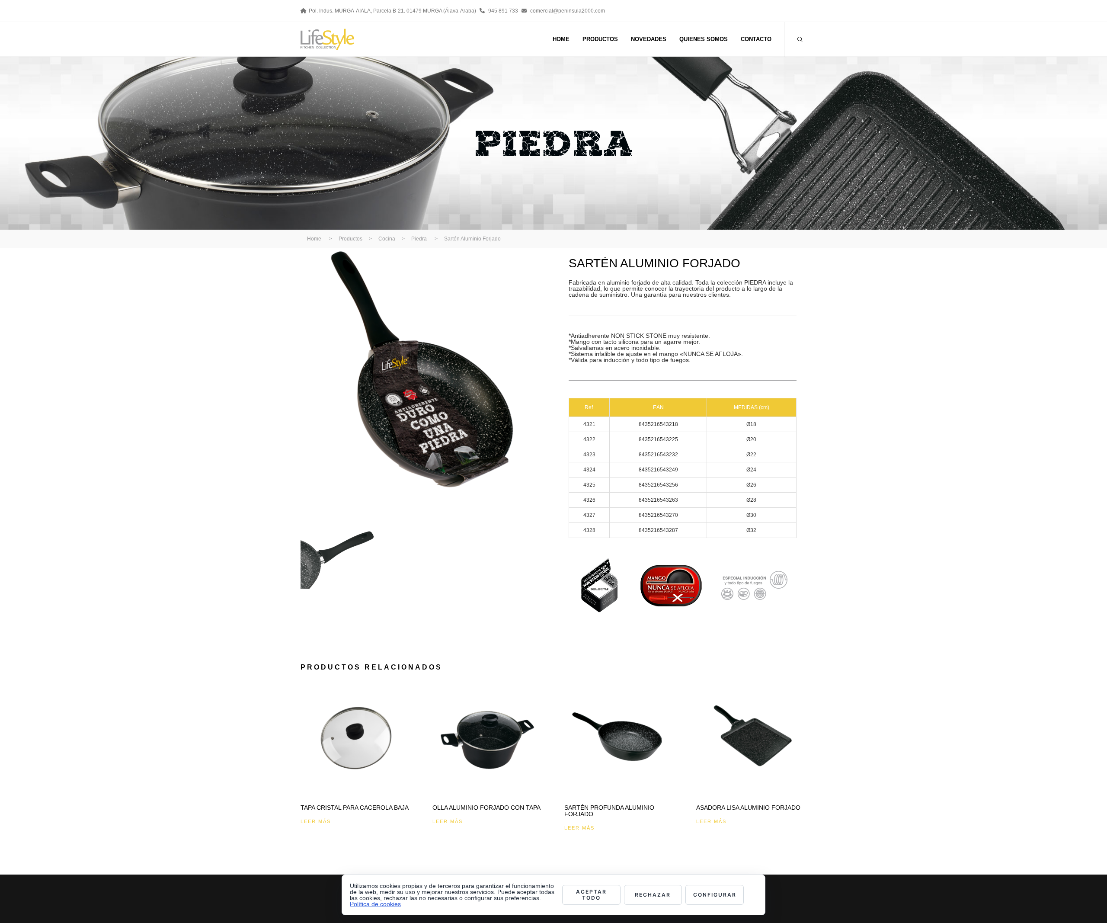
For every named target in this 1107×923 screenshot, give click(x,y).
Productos (350, 239)
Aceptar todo (591, 894)
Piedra (419, 239)
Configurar (714, 894)
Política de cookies (375, 904)
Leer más (316, 821)
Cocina (386, 239)
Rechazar (653, 894)
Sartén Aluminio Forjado (472, 239)
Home (314, 239)
